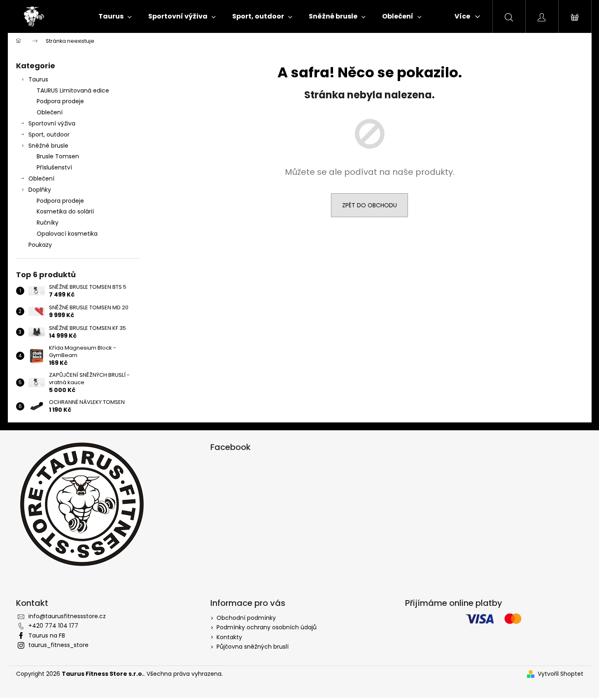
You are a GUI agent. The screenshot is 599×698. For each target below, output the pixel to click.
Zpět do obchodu (369, 205)
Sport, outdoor (49, 134)
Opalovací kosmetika (67, 234)
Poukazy (40, 245)
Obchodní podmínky (246, 618)
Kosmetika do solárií (65, 211)
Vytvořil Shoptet (560, 674)
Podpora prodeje (60, 101)
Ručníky (47, 222)
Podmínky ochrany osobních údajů (267, 627)
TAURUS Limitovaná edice (73, 90)
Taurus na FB (46, 635)
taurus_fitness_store (58, 645)
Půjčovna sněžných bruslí (253, 646)
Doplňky (39, 190)
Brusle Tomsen (58, 156)
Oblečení (50, 112)
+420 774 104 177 (53, 625)
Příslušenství (54, 167)
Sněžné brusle (48, 145)
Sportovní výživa (51, 123)
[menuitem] (115, 16)
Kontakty (229, 637)
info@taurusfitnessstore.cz (67, 616)
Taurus (38, 79)
